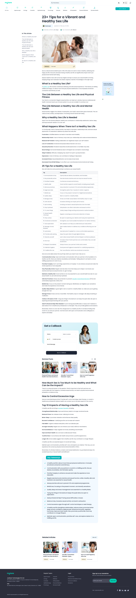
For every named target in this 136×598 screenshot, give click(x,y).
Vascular (55, 576)
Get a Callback (122, 8)
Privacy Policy (71, 576)
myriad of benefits (63, 408)
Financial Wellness (57, 583)
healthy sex (46, 86)
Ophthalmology (47, 583)
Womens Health (56, 585)
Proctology (46, 585)
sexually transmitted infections (81, 279)
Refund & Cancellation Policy (74, 578)
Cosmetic (46, 580)
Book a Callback (61, 353)
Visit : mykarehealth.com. (98, 590)
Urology (45, 578)
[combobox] (69, 334)
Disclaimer (70, 583)
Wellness (55, 578)
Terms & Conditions (72, 580)
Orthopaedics (56, 580)
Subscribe (113, 580)
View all (94, 537)
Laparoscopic (47, 576)
